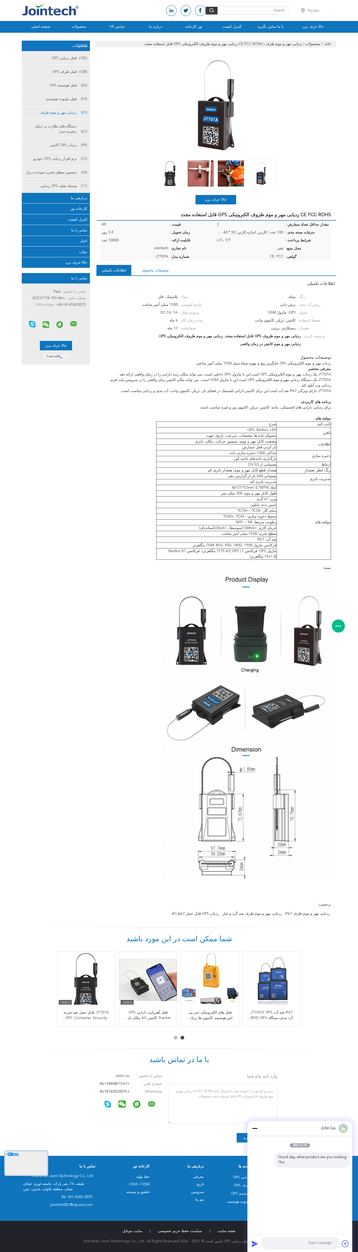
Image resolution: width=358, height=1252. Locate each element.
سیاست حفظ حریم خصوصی (180, 1231)
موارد (83, 252)
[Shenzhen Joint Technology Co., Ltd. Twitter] (186, 10)
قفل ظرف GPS (69, 72)
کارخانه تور (78, 209)
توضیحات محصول (155, 270)
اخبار (83, 241)
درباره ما (155, 27)
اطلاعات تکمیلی (114, 270)
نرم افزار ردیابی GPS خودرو (60, 159)
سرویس (197, 1192)
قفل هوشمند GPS (68, 85)
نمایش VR (117, 27)
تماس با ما (79, 230)
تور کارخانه (193, 27)
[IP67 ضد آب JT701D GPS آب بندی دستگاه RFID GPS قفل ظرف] (272, 980)
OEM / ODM (139, 1184)
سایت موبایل (132, 1231)
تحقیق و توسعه (138, 1192)
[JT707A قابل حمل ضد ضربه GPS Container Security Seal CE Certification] (86, 980)
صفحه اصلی (40, 27)
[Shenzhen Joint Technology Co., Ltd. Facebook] (200, 10)
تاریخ (200, 1184)
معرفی (198, 1177)
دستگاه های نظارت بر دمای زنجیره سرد (61, 128)
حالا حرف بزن (313, 27)
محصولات (79, 27)
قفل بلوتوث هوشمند (66, 99)
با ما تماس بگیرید (270, 27)
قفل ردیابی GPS (69, 58)
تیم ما (199, 1199)
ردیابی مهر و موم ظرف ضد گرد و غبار (252, 914)
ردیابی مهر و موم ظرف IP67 (307, 914)
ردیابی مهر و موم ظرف (63, 113)
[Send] (255, 1243)
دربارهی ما (79, 198)
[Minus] (255, 1128)
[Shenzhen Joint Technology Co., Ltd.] (73, 323)
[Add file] (345, 1243)
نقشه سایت (227, 1231)
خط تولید (143, 1177)
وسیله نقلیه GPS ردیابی (63, 186)
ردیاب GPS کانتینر (68, 145)
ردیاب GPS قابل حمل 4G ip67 (195, 914)
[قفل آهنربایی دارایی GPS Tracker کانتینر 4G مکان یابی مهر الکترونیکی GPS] (148, 980)
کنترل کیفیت (232, 27)
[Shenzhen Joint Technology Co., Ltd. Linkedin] (171, 10)
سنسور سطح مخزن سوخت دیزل (56, 172)
